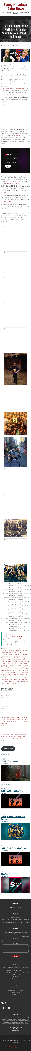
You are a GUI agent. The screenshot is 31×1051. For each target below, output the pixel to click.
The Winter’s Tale (15, 994)
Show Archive (16, 1042)
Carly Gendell (21, 654)
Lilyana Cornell (17, 670)
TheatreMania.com (7, 201)
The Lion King (15, 976)
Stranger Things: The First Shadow (15, 990)
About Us (15, 1038)
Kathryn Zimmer (18, 668)
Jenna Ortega (20, 667)
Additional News (8, 748)
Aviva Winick (24, 650)
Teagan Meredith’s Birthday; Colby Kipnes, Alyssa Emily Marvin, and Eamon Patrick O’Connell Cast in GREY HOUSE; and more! (14, 737)
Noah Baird (26, 676)
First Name (15, 943)
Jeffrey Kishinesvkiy (10, 667)
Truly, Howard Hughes (15, 992)
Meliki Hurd (4, 676)
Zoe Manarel (13, 683)
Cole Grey (19, 656)
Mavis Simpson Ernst (18, 672)
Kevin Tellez (26, 668)
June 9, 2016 (7, 644)
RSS (29, 1040)
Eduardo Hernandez (11, 659)
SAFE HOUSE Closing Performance (14, 848)
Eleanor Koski (21, 659)
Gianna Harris (5, 665)
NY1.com (4, 192)
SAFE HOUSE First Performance (13, 791)
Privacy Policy (23, 1040)
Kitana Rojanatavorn (6, 670)
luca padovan (24, 670)
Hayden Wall (12, 665)
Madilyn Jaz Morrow (6, 672)
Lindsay (16, 45)
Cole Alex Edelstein (10, 656)
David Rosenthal (5, 658)
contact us (18, 1023)
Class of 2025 (5, 696)
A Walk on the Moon (15, 997)
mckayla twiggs (14, 674)
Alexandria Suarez (14, 649)
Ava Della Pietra (9, 650)
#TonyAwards (19, 636)
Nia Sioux (10, 676)
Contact (20, 1038)
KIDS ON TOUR (15, 907)
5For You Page (6, 874)
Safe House (15, 985)
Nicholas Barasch (18, 676)
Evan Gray (17, 661)
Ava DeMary (17, 650)
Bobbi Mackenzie (13, 652)
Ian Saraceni (19, 665)
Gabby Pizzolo (9, 663)
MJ (15, 981)
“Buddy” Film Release (9, 761)
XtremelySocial (15, 1047)
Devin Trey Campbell (16, 658)
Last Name (15, 948)
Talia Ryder (21, 679)
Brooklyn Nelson (12, 654)
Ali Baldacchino (23, 649)
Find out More (4, 764)
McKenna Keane (23, 674)
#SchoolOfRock (8, 636)
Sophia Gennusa (13, 679)
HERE (14, 94)
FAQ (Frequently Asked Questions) (10, 1040)
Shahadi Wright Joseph (17, 677)
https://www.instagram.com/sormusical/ (13, 88)
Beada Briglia (4, 652)
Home (9, 1038)
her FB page (17, 135)
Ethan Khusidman (9, 661)
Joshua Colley (9, 668)
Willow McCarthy (21, 681)
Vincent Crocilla (12, 681)
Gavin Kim (16, 663)
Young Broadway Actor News (15, 6)
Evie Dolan (23, 661)
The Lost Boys (15, 978)
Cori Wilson (25, 656)
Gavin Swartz (23, 663)
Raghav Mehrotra (6, 677)
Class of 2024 (5, 707)
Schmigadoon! (15, 988)
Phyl (15, 983)
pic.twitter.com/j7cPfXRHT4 (12, 639)
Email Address (15, 938)
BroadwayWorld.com (12, 183)
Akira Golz (5, 649)
